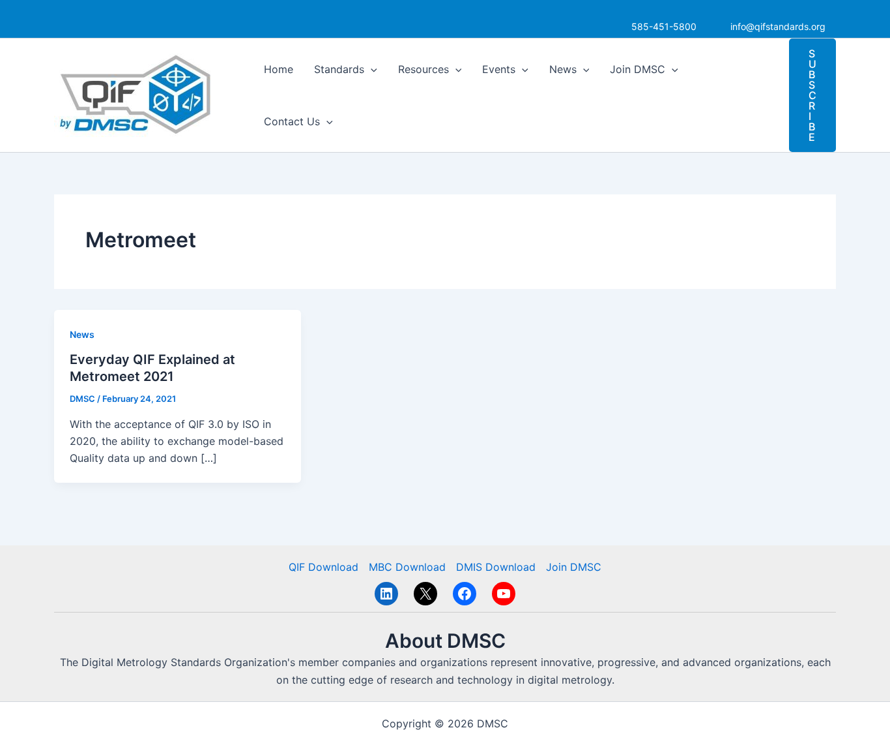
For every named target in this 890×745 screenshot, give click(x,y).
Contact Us (292, 121)
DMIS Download (496, 566)
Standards (339, 69)
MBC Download (407, 566)
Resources (423, 69)
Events (498, 69)
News (563, 69)
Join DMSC (637, 69)
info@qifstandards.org (777, 26)
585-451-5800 (663, 26)
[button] (370, 69)
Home (278, 69)
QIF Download (323, 566)
